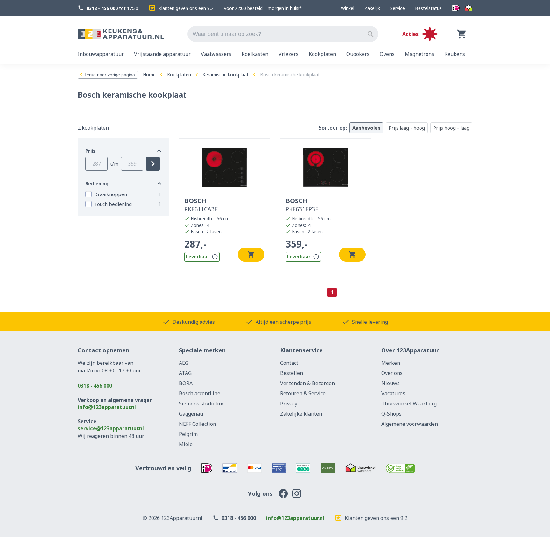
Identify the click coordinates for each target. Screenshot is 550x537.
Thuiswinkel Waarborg (409, 403)
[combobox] (282, 34)
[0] (462, 34)
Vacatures (393, 393)
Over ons (392, 373)
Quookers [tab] (358, 54)
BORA (186, 383)
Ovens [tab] (387, 54)
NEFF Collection (197, 423)
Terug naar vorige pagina (109, 74)
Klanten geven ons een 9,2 (186, 8)
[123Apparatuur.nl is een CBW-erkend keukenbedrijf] (400, 468)
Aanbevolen (366, 128)
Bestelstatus (428, 8)
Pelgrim (188, 434)
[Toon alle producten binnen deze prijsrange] (153, 164)
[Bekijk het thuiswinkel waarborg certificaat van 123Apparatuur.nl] (360, 468)
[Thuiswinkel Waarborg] (468, 8)
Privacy (288, 403)
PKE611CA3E (201, 204)
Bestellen (291, 373)
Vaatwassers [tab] (216, 54)
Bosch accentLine (199, 393)
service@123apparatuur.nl (111, 428)
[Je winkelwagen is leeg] (462, 34)
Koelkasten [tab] (255, 54)
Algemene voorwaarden (409, 423)
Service (397, 8)
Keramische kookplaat (225, 74)
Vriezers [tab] (289, 54)
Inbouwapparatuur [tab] (101, 54)
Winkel (347, 8)
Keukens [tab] (454, 54)
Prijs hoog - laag (451, 128)
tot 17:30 (112, 8)
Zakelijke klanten (301, 413)
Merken (390, 362)
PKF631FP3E (302, 204)
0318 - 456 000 (95, 385)
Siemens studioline (202, 403)
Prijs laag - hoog (407, 128)
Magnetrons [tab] (419, 54)
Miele (186, 444)
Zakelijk (372, 8)
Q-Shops (391, 413)
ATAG (185, 373)
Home (149, 74)
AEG (183, 362)
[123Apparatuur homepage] (121, 34)
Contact (289, 362)
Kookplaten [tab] (322, 54)
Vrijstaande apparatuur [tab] (162, 54)
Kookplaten (179, 74)
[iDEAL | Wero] (456, 8)
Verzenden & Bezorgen (307, 383)
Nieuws (390, 383)
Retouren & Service (303, 393)
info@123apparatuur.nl (107, 407)
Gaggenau (191, 413)
